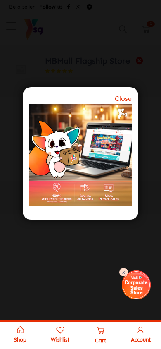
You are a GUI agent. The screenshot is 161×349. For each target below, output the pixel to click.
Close (123, 99)
